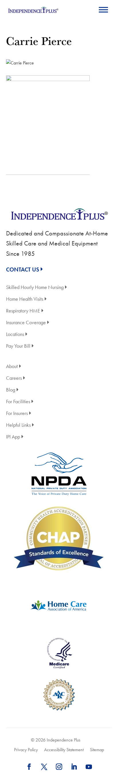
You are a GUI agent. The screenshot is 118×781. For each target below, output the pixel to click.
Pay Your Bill (18, 346)
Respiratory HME (23, 311)
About (12, 366)
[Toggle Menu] (103, 9)
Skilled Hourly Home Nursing (35, 287)
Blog (10, 390)
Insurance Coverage (26, 323)
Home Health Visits (24, 299)
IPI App (13, 437)
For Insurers (17, 413)
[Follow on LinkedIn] (74, 766)
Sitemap (97, 750)
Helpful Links (18, 425)
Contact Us (22, 269)
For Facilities (18, 402)
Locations (15, 334)
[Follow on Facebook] (29, 766)
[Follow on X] (44, 766)
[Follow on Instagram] (59, 766)
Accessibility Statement (64, 750)
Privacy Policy (26, 750)
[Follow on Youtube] (88, 766)
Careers (14, 378)
